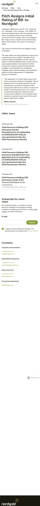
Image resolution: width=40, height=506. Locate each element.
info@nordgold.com (8, 285)
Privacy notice (34, 377)
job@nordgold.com (7, 276)
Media (12, 8)
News (19, 8)
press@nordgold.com (8, 254)
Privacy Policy (32, 231)
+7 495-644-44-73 (8, 251)
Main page (5, 8)
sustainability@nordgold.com (10, 265)
